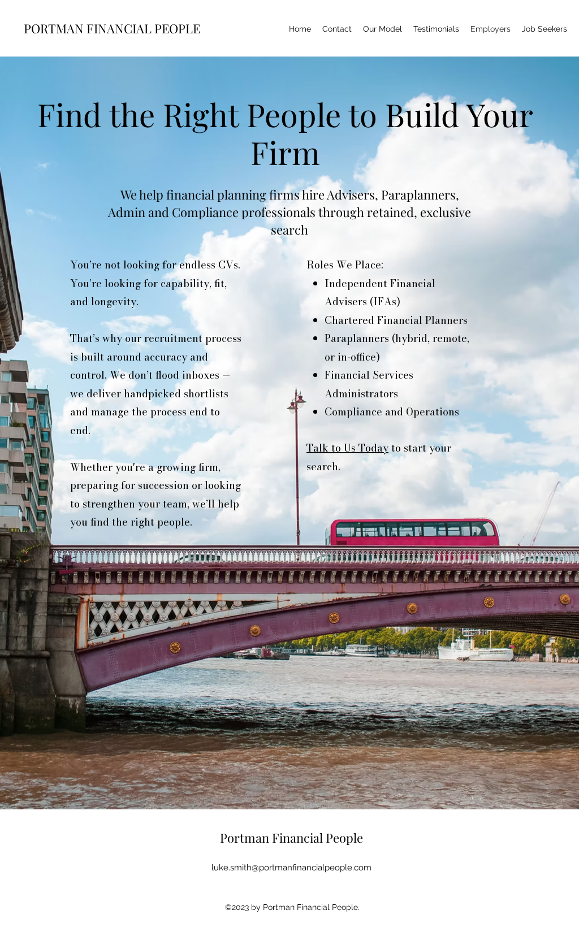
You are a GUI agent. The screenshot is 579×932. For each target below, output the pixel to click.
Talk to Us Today (347, 448)
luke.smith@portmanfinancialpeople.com (291, 867)
